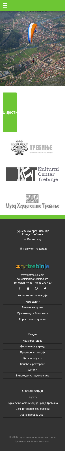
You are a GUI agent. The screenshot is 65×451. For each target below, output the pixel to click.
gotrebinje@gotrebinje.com (32, 278)
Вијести (10, 112)
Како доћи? (33, 301)
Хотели (32, 369)
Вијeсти (32, 397)
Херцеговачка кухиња (32, 319)
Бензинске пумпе (32, 307)
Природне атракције (32, 352)
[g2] (32, 42)
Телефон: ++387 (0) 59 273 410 (32, 282)
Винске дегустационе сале (32, 375)
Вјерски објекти (32, 358)
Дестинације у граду (32, 346)
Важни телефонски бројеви (32, 408)
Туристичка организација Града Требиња (32, 402)
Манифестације (32, 340)
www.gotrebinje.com (32, 274)
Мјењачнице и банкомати (32, 313)
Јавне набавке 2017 (32, 414)
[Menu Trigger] (5, 5)
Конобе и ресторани (32, 364)
